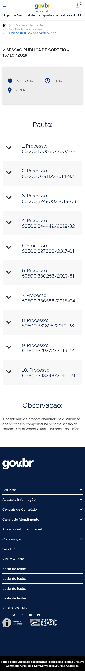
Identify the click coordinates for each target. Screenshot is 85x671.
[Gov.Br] (42, 6)
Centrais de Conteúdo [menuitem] (19, 509)
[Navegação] (4, 6)
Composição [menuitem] (12, 539)
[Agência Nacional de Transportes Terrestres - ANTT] (4, 25)
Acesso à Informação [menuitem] (19, 499)
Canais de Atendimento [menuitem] (20, 519)
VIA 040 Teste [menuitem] (13, 558)
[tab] (42, 148)
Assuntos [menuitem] (9, 489)
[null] (81, 4)
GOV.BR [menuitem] (8, 548)
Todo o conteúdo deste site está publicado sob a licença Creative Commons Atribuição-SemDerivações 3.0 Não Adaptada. (42, 663)
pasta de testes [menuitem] (14, 568)
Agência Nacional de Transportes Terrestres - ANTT (43, 15)
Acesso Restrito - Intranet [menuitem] (22, 529)
